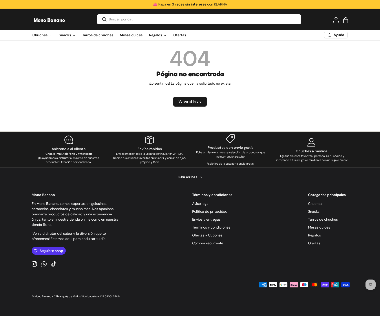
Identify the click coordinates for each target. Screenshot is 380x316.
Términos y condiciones (211, 227)
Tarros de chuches (97, 35)
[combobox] (199, 19)
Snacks (65, 35)
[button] (346, 20)
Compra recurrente (207, 243)
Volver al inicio (190, 101)
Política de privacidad (209, 211)
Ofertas (179, 35)
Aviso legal (200, 203)
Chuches (40, 35)
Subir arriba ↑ (188, 177)
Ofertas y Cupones (207, 235)
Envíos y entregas (206, 219)
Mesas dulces (131, 35)
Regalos (155, 35)
